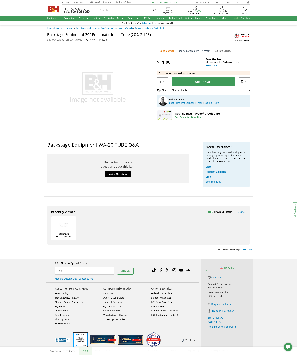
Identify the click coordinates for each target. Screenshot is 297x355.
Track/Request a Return (67, 297)
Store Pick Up (215, 317)
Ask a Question (118, 174)
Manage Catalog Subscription (70, 302)
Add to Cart (203, 82)
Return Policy (62, 293)
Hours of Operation (113, 302)
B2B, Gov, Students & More (73, 2)
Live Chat (239, 2)
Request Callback (221, 304)
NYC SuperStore (205, 2)
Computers (59, 28)
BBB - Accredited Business (62, 340)
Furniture (70, 28)
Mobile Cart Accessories (105, 28)
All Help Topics (63, 323)
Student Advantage (161, 297)
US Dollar (229, 268)
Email (60, 271)
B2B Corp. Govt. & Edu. (163, 302)
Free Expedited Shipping (222, 326)
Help (229, 2)
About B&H (108, 293)
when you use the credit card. (223, 62)
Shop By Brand (62, 319)
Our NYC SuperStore (113, 297)
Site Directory (62, 314)
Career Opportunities (114, 319)
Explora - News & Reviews (164, 310)
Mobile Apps (192, 340)
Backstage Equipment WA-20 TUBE (150, 28)
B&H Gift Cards (216, 322)
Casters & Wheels (125, 28)
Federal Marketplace (161, 293)
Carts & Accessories (84, 28)
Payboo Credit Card (113, 306)
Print (104, 39)
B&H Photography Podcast (164, 314)
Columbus (146, 23)
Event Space (157, 306)
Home (49, 28)
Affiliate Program (111, 310)
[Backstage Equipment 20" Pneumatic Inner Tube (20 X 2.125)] (98, 87)
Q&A (85, 351)
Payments (60, 306)
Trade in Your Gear (223, 311)
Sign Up (125, 271)
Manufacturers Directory (116, 314)
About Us (219, 2)
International (61, 310)
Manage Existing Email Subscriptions (74, 278)
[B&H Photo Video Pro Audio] (54, 9)
